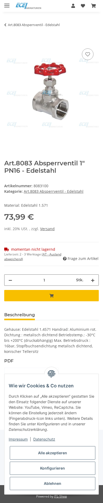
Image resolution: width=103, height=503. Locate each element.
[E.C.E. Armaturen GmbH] (28, 6)
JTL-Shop (60, 496)
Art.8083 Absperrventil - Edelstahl (53, 191)
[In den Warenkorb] (8, 41)
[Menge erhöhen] (93, 280)
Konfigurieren (52, 468)
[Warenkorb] (93, 6)
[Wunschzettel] (83, 6)
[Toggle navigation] (7, 3)
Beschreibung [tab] (19, 314)
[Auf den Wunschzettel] (87, 54)
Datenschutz (44, 439)
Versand (47, 228)
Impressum (18, 439)
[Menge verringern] (10, 280)
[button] (73, 6)
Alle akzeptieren (52, 453)
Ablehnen (52, 483)
